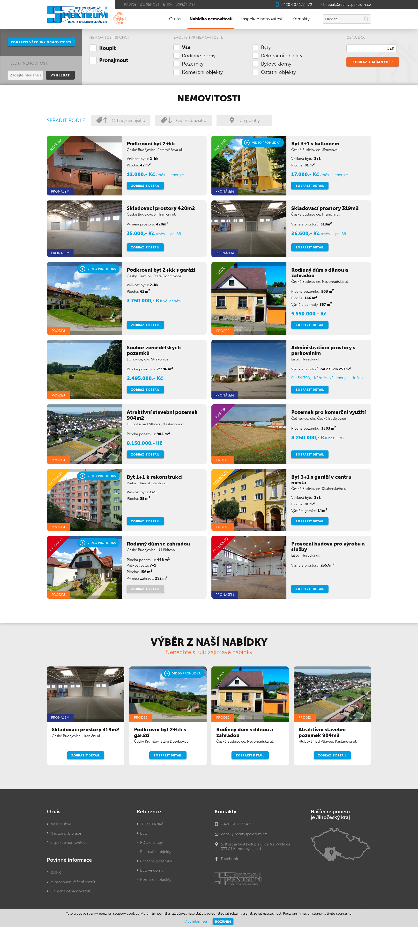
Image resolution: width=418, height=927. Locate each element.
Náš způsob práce (65, 833)
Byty (266, 47)
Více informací (196, 922)
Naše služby (60, 824)
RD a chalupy (151, 842)
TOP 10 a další (152, 824)
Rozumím (223, 921)
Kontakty (301, 19)
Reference (149, 812)
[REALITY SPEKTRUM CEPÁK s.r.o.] (77, 15)
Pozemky (192, 64)
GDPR (55, 872)
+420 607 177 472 (296, 4)
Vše (186, 47)
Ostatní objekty (278, 72)
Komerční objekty (202, 72)
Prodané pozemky (156, 861)
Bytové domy (276, 64)
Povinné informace (69, 860)
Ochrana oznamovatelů (70, 891)
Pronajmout (113, 60)
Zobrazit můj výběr (372, 62)
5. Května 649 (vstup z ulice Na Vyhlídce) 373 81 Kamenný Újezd (256, 846)
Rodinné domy (199, 56)
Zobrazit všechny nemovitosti (41, 42)
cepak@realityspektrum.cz (348, 4)
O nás (175, 19)
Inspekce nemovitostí (262, 19)
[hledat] (366, 19)
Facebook (229, 858)
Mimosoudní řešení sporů (72, 882)
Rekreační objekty (281, 56)
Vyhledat (60, 75)
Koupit (107, 48)
